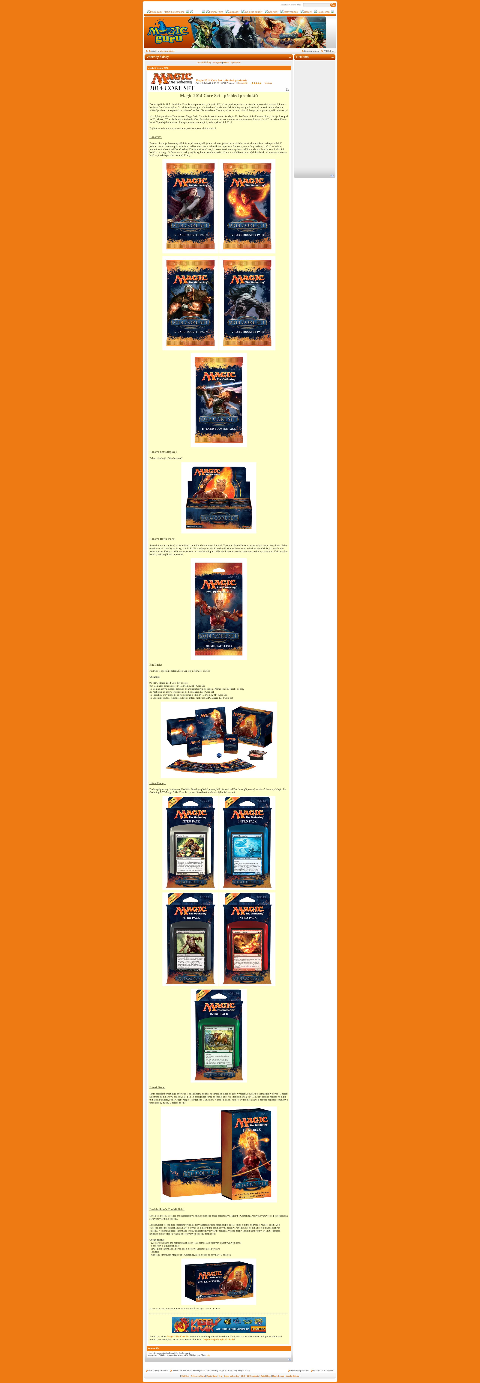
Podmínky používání (299, 1371)
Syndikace (235, 62)
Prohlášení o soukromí (323, 1371)
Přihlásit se (329, 51)
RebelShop (266, 1376)
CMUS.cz (185, 1376)
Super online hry (231, 1376)
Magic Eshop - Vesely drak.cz (285, 1376)
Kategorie (217, 62)
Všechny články (167, 51)
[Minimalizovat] (290, 57)
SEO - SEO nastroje (250, 1376)
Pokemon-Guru (198, 1376)
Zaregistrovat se (311, 51)
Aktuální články (204, 62)
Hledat (226, 62)
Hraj (220, 1376)
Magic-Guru (211, 1376)
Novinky (268, 83)
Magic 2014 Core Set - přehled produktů (221, 80)
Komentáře (242, 83)
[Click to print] (287, 90)
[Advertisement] (315, 117)
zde (208, 1355)
